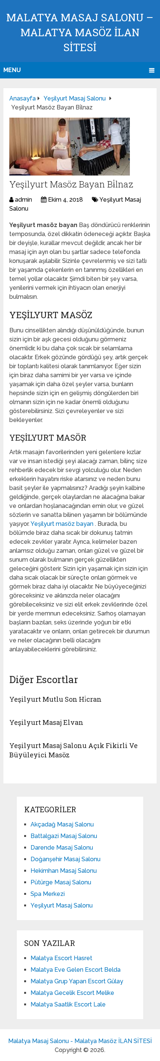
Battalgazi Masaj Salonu (64, 836)
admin (23, 199)
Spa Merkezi (48, 893)
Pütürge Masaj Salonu (61, 882)
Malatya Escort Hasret (61, 958)
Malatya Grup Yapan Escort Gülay (77, 981)
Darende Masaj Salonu (62, 847)
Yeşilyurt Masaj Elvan (46, 722)
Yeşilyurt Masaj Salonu (62, 905)
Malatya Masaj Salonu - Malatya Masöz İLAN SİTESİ (80, 1041)
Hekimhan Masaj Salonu (64, 870)
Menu (12, 70)
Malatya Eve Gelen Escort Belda (76, 969)
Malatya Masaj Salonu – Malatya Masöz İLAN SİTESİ (79, 32)
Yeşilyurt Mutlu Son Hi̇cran (55, 699)
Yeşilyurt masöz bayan (63, 523)
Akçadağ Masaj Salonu (62, 824)
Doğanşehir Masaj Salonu (65, 859)
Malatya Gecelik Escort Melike (72, 992)
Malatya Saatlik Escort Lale (68, 1004)
